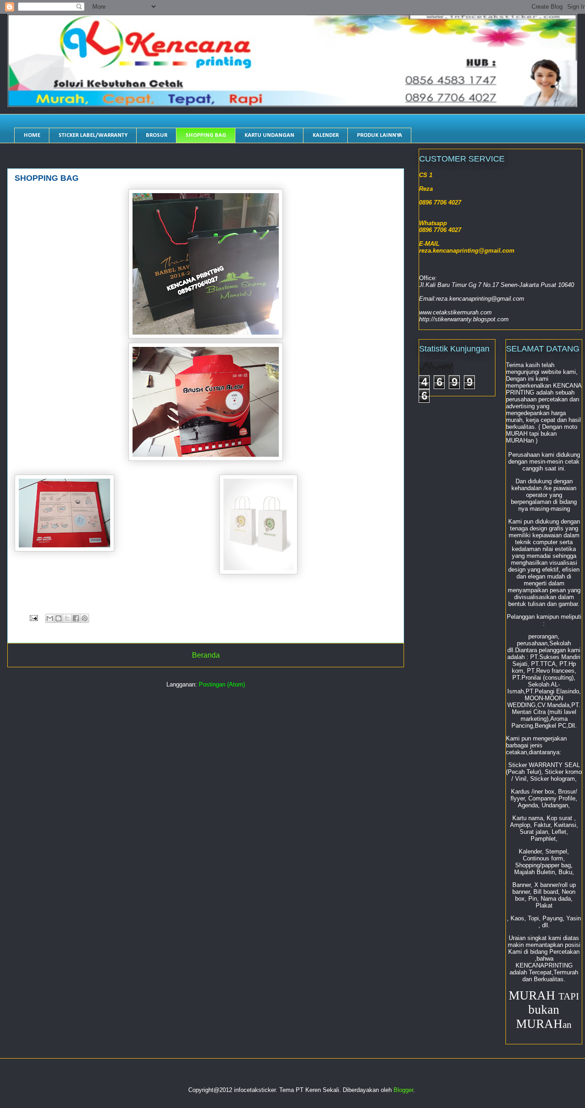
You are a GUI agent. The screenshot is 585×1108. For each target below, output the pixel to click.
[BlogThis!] (58, 618)
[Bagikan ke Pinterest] (84, 618)
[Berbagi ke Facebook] (75, 618)
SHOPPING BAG (206, 135)
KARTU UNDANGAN (269, 135)
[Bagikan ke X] (67, 618)
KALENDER (326, 135)
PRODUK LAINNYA (379, 135)
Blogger (403, 1089)
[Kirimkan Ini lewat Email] (49, 618)
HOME (32, 135)
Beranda (206, 655)
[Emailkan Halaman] (33, 617)
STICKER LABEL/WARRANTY (93, 135)
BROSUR (156, 135)
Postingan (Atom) (222, 684)
